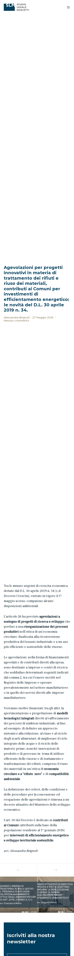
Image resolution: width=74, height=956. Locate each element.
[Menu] (67, 7)
